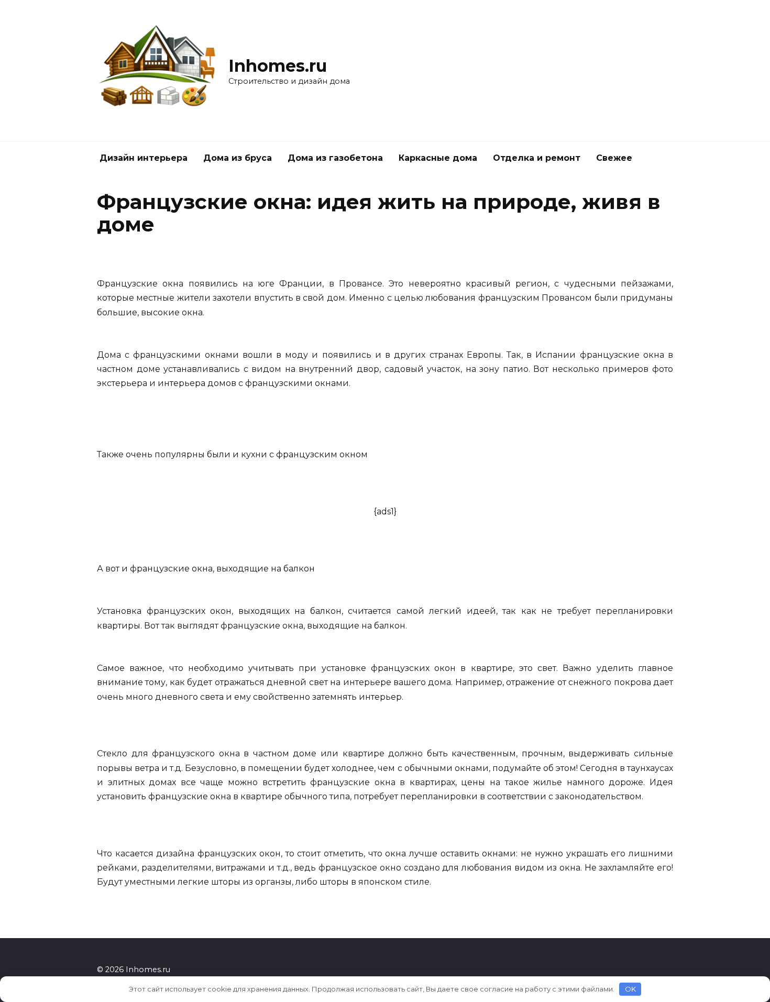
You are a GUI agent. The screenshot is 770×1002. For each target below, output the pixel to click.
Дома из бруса (237, 158)
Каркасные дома (438, 158)
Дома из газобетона (335, 158)
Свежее (614, 158)
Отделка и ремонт (536, 158)
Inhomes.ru (277, 66)
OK (630, 989)
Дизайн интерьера (144, 158)
